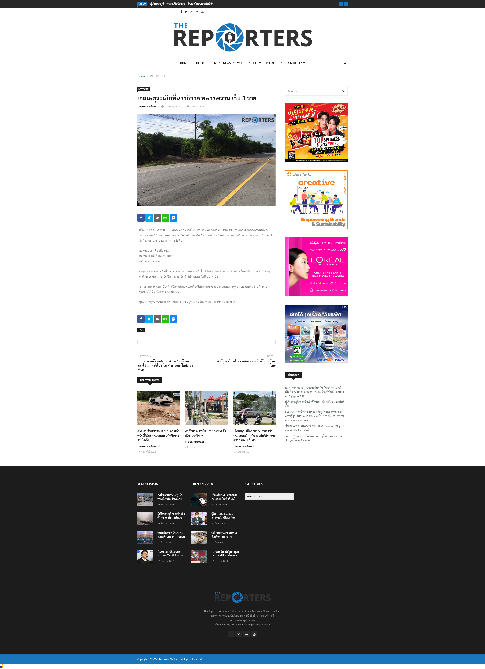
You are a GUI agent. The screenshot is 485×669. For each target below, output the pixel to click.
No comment (197, 106)
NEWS (227, 63)
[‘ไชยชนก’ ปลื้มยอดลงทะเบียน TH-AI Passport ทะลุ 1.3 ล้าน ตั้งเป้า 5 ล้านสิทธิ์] (145, 557)
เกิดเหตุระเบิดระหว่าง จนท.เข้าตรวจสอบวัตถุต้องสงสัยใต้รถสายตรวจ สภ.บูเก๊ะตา (254, 435)
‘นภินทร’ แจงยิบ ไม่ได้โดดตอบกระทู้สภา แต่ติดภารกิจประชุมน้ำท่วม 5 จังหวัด (314, 438)
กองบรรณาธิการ (244, 446)
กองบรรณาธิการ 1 (149, 106)
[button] (341, 4)
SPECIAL (269, 63)
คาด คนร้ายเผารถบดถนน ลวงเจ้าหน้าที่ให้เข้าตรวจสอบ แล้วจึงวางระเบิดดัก (158, 435)
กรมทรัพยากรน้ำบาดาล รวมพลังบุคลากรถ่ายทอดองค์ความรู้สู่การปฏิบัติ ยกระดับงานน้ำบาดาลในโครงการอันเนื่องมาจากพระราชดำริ (314, 416)
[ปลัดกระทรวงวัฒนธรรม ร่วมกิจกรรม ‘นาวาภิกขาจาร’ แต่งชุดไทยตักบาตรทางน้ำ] (199, 538)
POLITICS (200, 63)
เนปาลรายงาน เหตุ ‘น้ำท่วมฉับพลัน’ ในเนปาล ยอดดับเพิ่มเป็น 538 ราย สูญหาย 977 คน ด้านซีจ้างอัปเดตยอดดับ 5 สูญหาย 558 (314, 392)
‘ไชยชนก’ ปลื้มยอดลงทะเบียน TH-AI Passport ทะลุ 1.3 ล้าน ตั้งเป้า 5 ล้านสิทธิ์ (314, 428)
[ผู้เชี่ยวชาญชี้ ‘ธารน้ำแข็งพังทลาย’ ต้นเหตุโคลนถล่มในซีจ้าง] (145, 519)
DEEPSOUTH (158, 76)
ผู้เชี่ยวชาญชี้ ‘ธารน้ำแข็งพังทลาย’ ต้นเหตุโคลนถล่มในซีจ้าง (182, 3)
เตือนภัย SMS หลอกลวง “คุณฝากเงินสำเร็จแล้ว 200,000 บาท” (224, 498)
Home (184, 63)
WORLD (242, 63)
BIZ (215, 63)
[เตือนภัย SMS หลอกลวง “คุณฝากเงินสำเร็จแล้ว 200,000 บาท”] (199, 500)
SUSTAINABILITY (291, 63)
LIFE (255, 63)
